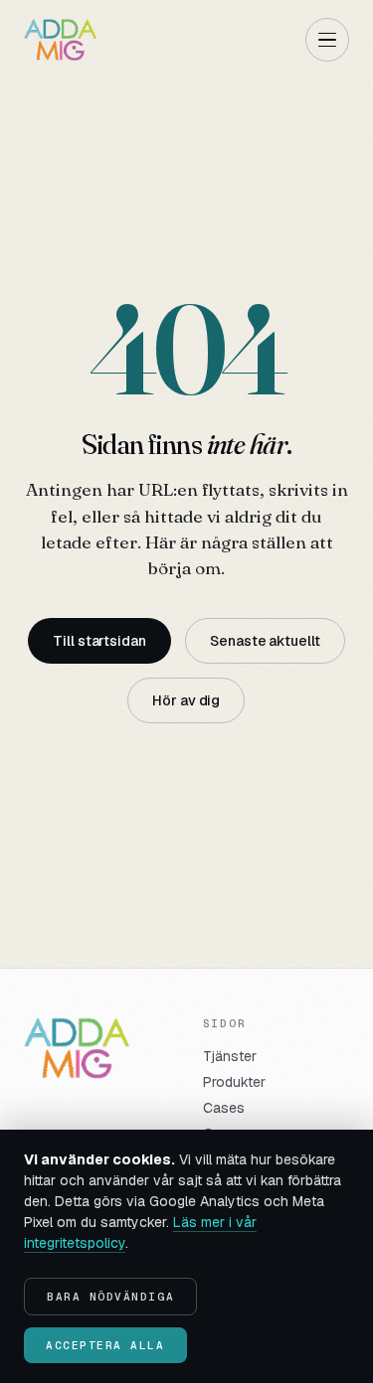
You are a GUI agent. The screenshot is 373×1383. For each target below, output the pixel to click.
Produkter (234, 1082)
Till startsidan (99, 641)
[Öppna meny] (327, 40)
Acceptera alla (105, 1345)
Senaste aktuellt (265, 641)
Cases (224, 1108)
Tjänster (230, 1056)
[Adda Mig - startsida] (60, 40)
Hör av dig (186, 700)
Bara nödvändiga (110, 1297)
